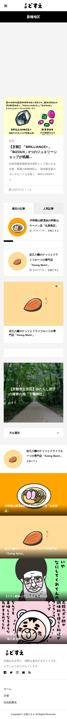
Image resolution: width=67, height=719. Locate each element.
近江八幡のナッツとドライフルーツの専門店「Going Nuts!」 (43, 260)
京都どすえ (53, 230)
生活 (11, 141)
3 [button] (60, 286)
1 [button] (53, 286)
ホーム (8, 688)
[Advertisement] (33, 61)
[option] (33, 312)
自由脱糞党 (10, 702)
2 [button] (56, 286)
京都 (6, 695)
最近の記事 (18, 208)
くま (29, 190)
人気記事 (48, 208)
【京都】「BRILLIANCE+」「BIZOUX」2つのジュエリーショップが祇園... (33, 152)
